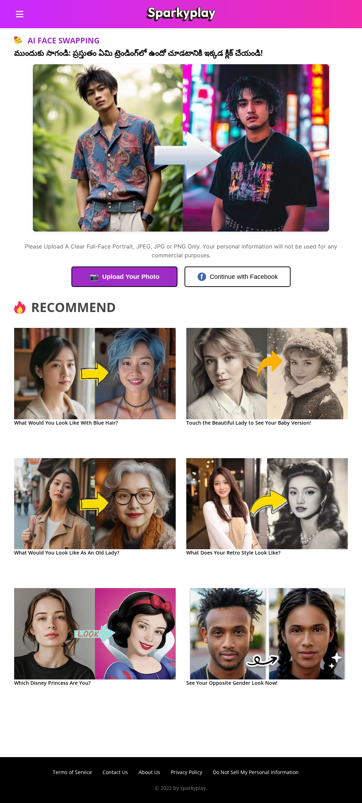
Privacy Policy (186, 772)
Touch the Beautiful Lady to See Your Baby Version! (248, 422)
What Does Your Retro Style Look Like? (233, 552)
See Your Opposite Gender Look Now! (232, 682)
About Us (149, 772)
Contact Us (115, 772)
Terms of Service (72, 772)
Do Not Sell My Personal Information (256, 772)
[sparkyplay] (181, 14)
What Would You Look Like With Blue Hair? (66, 422)
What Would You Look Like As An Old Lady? (66, 552)
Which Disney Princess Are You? (52, 682)
